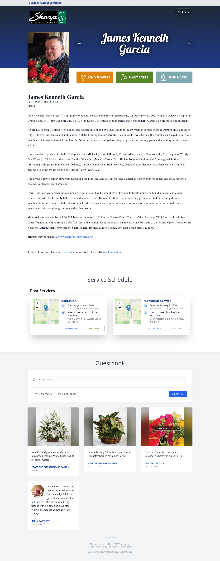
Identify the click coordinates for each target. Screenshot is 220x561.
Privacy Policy (101, 546)
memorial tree (66, 252)
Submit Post (178, 393)
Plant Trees (94, 328)
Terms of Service (118, 546)
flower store (115, 252)
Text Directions (71, 328)
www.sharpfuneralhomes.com (75, 236)
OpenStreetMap (113, 552)
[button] (46, 308)
